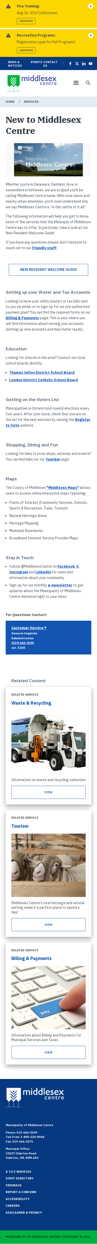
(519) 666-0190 (22, 643)
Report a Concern (21, 1192)
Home (10, 101)
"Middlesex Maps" (63, 487)
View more (26, 21)
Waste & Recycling (31, 703)
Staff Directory (20, 1178)
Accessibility (18, 1199)
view (48, 792)
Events (36, 62)
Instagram (18, 572)
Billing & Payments (22, 318)
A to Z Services (18, 1171)
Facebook (66, 566)
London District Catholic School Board (43, 380)
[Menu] (75, 83)
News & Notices (15, 63)
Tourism (53, 459)
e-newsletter (60, 585)
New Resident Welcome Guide (48, 269)
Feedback (13, 1185)
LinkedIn (43, 572)
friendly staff (44, 248)
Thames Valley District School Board (41, 372)
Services (31, 101)
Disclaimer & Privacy (24, 1212)
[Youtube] (89, 64)
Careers (12, 1205)
